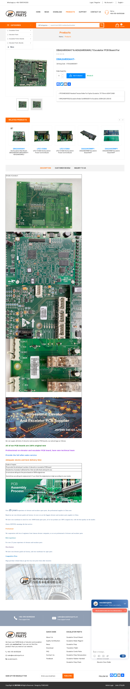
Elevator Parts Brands (16, 43)
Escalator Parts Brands (16, 39)
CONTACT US (96, 12)
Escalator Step (72, 644)
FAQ (47, 651)
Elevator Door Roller (104, 662)
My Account (109, 2)
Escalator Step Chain (74, 662)
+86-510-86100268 (27, 617)
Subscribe (68, 676)
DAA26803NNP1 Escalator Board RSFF (88, 152)
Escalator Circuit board (75, 637)
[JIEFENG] (16, 13)
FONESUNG (44, 685)
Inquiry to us (80, 168)
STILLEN (121, 685)
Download (57, 12)
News (46, 12)
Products (70, 12)
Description (45, 168)
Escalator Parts (14, 30)
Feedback (49, 659)
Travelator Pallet (72, 648)
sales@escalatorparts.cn (68, 617)
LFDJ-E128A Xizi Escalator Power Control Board (42, 152)
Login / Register (95, 2)
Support (83, 12)
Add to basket (77, 76)
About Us (49, 637)
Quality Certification (53, 641)
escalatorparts (12, 659)
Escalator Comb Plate (74, 651)
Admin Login (109, 685)
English (120, 2)
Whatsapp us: (17, 2)
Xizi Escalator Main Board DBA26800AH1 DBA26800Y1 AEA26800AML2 (18, 152)
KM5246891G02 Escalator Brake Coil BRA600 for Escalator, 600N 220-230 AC (85, 99)
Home (38, 12)
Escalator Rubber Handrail (76, 659)
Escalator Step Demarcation (76, 655)
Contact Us (50, 655)
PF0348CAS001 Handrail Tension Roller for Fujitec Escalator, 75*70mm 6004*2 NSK (87, 93)
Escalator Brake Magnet (75, 641)
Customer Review (62, 168)
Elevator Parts (13, 34)
